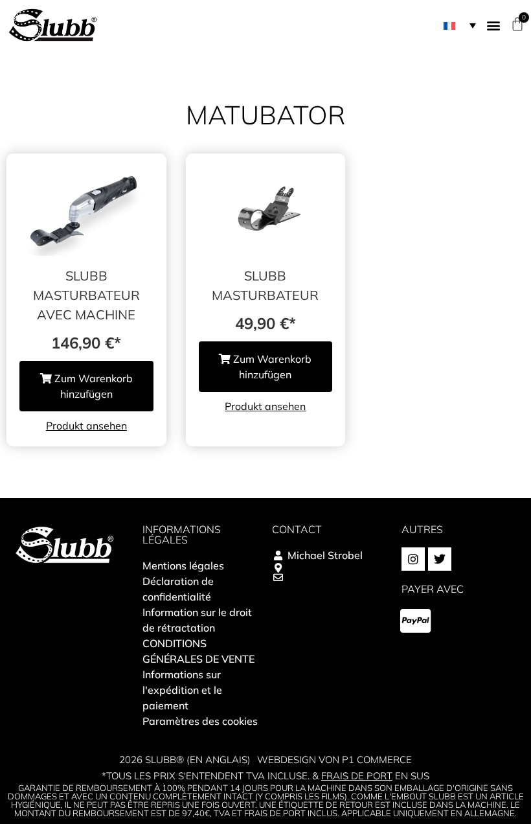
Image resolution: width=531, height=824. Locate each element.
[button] (459, 25)
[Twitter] (439, 559)
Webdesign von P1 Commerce (334, 759)
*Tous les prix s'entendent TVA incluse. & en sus (265, 776)
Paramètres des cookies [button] (200, 721)
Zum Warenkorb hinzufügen (92, 386)
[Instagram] (413, 559)
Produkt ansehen (86, 425)
